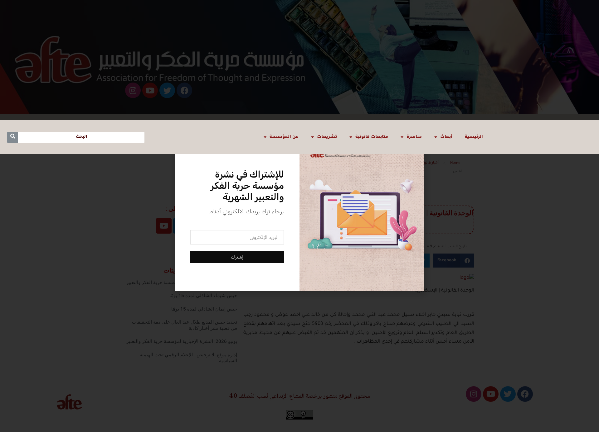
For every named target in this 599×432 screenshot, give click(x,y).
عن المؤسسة (284, 137)
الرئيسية (474, 137)
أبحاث (446, 137)
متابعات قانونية (371, 137)
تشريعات (327, 137)
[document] (299, 216)
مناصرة (414, 137)
